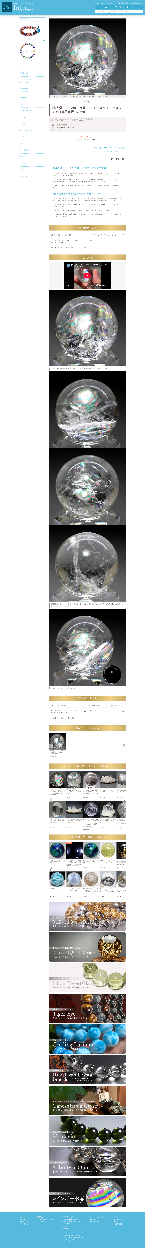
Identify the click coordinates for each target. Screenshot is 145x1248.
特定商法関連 (118, 1224)
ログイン (116, 1217)
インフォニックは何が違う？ (97, 1217)
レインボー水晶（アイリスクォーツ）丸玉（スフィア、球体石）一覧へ (64, 241)
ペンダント (23, 124)
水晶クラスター (25, 104)
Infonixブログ (68, 1217)
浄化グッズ (23, 176)
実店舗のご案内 (24, 1221)
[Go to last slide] (50, 60)
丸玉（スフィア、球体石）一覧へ (61, 235)
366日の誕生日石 (42, 1221)
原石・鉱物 (23, 97)
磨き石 (22, 156)
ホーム (101, 3)
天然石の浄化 (92, 1219)
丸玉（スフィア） (26, 130)
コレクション (24, 90)
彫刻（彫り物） (25, 150)
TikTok (66, 1228)
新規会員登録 (118, 1219)
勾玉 (21, 143)
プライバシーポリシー (121, 1226)
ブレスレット (24, 117)
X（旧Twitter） (68, 1224)
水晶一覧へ (92, 240)
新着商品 (23, 66)
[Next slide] (124, 60)
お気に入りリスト (119, 1221)
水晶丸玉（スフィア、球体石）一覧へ (63, 247)
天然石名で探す (25, 73)
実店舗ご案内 (125, 3)
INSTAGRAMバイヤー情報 (72, 1221)
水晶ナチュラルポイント (28, 110)
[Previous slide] (51, 746)
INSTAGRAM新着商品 (71, 1219)
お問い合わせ (137, 3)
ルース (22, 137)
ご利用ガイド (112, 3)
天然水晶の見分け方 (94, 1221)
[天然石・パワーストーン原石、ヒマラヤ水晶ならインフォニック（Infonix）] (17, 3)
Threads (66, 1226)
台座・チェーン (25, 170)
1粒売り (22, 163)
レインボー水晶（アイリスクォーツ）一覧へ (103, 235)
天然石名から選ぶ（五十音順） (46, 1219)
